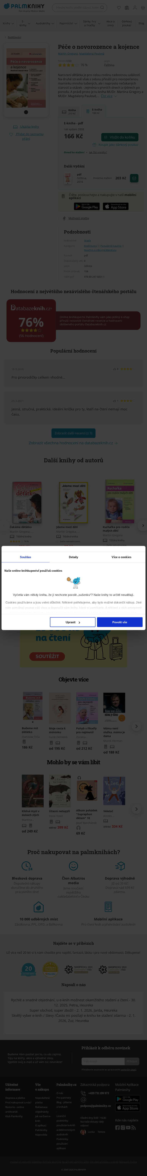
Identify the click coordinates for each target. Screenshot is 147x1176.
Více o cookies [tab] (121, 557)
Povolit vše (119, 622)
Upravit (70, 622)
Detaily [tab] (73, 557)
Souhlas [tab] (25, 557)
